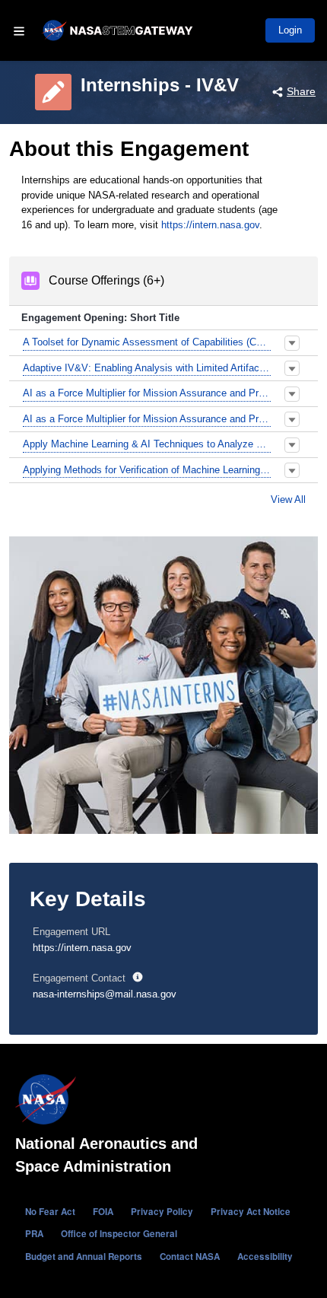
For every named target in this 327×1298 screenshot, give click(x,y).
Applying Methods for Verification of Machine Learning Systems (147, 470)
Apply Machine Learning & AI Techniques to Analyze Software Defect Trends (147, 444)
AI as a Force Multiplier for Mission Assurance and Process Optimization (147, 393)
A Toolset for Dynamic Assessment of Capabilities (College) (147, 342)
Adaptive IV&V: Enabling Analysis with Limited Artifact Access (147, 368)
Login (290, 30)
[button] (292, 343)
